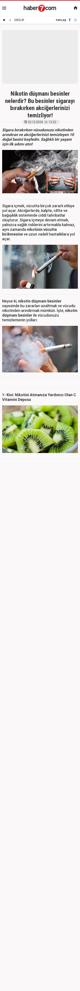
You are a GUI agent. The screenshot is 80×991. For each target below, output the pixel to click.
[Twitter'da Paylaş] (75, 20)
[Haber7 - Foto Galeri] (40, 8)
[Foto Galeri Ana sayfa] (4, 20)
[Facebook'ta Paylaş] (69, 20)
